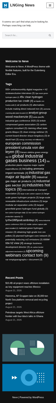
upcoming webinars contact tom (26, 253)
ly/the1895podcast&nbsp (21, 220)
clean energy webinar (35, 132)
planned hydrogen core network (33, 235)
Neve (15, 397)
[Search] (50, 35)
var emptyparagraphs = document (23, 259)
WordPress (38, 397)
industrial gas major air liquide (27, 175)
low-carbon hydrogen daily (16, 213)
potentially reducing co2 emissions (24, 239)
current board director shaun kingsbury (26, 135)
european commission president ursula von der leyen (24, 147)
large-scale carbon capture (32, 194)
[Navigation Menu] (50, 5)
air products (24, 105)
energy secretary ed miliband (31, 140)
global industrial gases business (25, 158)
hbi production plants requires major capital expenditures (27, 165)
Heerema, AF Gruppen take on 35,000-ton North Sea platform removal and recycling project (26, 300)
